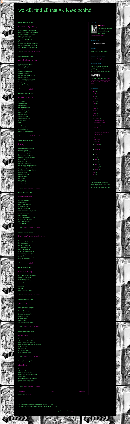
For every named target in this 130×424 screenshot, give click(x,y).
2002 (94, 172)
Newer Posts (22, 391)
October (97, 147)
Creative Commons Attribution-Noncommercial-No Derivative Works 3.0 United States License (100, 80)
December (97, 118)
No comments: (37, 51)
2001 (94, 175)
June (96, 157)
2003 (94, 116)
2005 (94, 111)
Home (52, 391)
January (97, 169)
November (97, 144)
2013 (94, 91)
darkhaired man (25, 196)
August (97, 152)
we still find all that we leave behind (54, 9)
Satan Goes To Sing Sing (97, 59)
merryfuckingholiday (27, 26)
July (96, 154)
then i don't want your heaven (31, 235)
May (96, 159)
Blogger (71, 411)
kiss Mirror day (25, 271)
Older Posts (82, 391)
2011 (94, 96)
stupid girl (22, 364)
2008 (94, 103)
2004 (94, 113)
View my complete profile (97, 35)
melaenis (102, 25)
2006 (94, 108)
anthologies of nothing (28, 60)
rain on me (23, 334)
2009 (94, 101)
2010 (94, 98)
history (21, 144)
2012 (94, 93)
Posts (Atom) (28, 394)
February (97, 166)
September (97, 149)
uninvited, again (25, 97)
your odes (22, 303)
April (96, 162)
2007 (94, 106)
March (96, 164)
